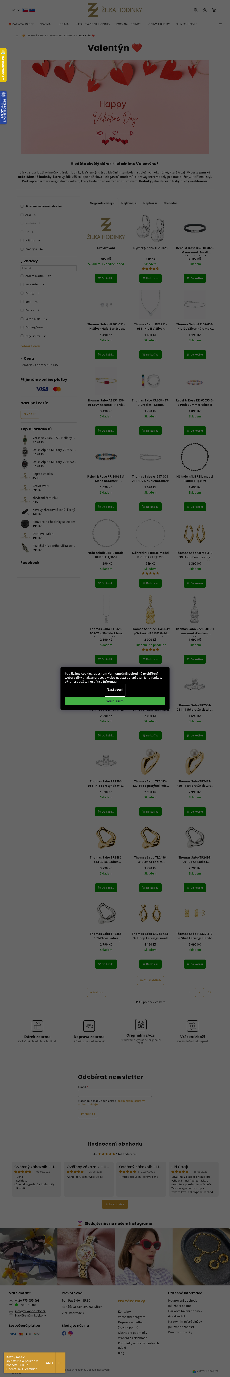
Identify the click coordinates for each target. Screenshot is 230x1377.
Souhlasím (115, 701)
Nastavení (115, 689)
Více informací (106, 682)
